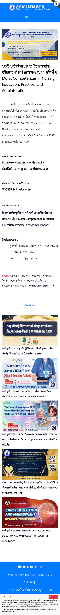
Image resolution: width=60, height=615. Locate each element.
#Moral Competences (40, 286)
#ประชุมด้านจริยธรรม (37, 281)
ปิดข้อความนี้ (53, 597)
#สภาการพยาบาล (22, 276)
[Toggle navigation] (27, 17)
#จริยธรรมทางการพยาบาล (14, 286)
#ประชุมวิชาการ (17, 281)
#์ (53, 286)
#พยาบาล (36, 276)
